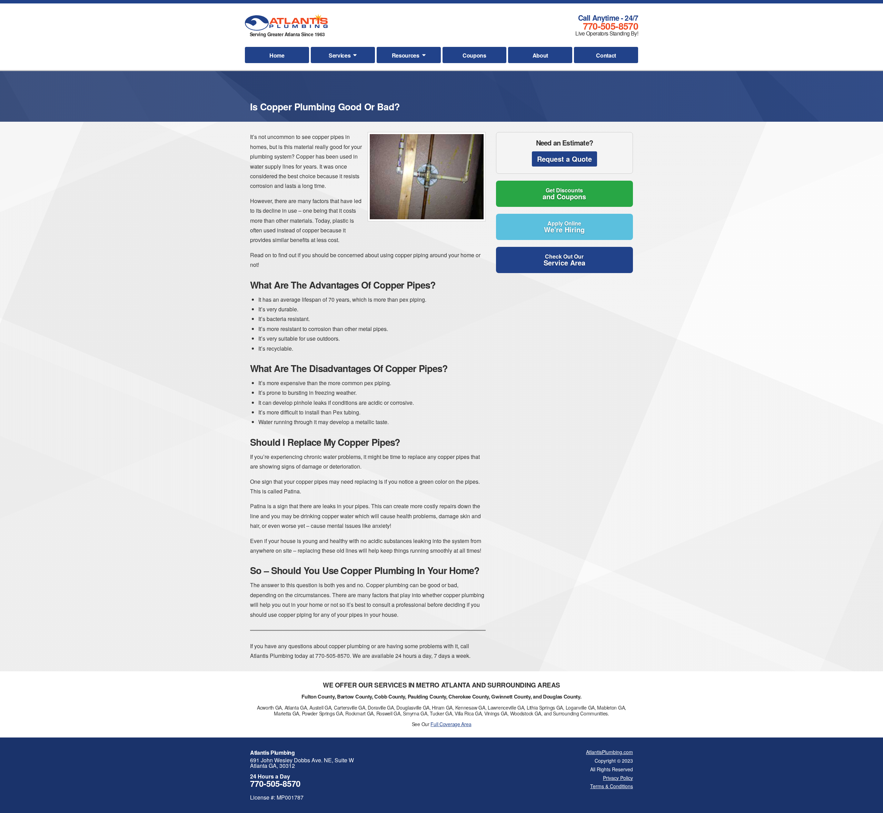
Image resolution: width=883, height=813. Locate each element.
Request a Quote (564, 159)
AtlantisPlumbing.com (609, 752)
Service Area (564, 260)
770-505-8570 (610, 25)
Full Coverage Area (450, 724)
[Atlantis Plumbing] (286, 22)
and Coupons (564, 193)
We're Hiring (564, 226)
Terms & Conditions (611, 786)
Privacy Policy (618, 777)
